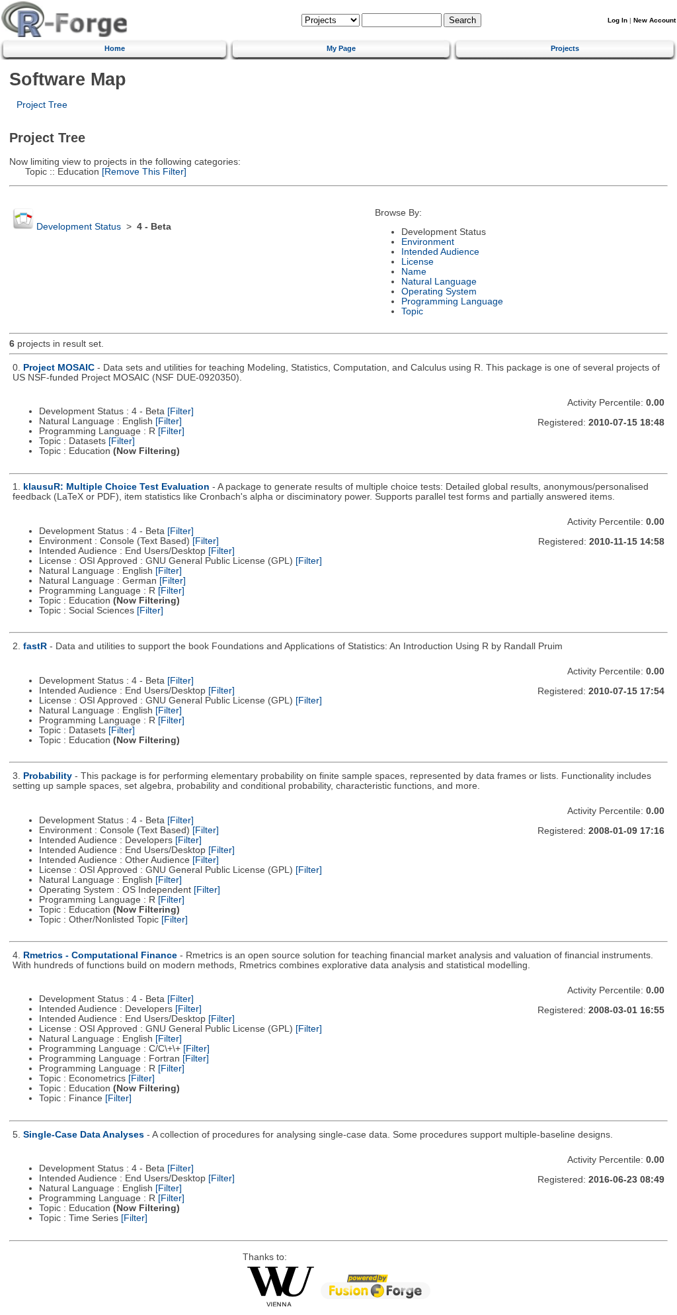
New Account (654, 20)
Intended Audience (440, 252)
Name (413, 272)
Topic (412, 311)
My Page (341, 48)
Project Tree (42, 105)
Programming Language (452, 301)
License (417, 262)
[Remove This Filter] (142, 172)
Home (114, 48)
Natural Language (439, 282)
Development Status (78, 227)
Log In (617, 20)
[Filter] (180, 411)
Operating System (439, 291)
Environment (427, 242)
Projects (565, 48)
